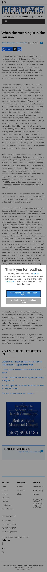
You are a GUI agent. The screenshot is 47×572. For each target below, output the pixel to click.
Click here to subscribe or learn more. (23, 293)
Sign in (35, 273)
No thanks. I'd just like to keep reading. (23, 301)
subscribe (10, 281)
